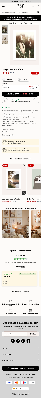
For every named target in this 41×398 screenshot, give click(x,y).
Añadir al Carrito (20, 94)
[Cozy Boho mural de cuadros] (15, 224)
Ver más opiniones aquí (20, 291)
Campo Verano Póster (26, 23)
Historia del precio (8, 135)
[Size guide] (5, 100)
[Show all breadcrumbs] (4, 23)
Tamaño (4, 83)
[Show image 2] (5, 39)
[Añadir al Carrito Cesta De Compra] (24, 193)
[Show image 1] (5, 29)
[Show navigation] (3, 6)
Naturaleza (12, 23)
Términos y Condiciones (13, 374)
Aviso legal (12, 377)
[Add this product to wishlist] (36, 100)
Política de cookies (29, 374)
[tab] (33, 6)
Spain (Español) (21, 389)
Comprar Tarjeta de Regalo (22, 368)
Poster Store (25, 393)
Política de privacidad (25, 377)
